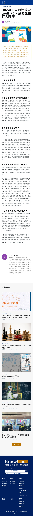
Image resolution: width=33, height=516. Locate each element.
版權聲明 (21, 504)
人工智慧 (4, 481)
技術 (12, 478)
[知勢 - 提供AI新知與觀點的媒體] (16, 463)
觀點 (10, 6)
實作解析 (13, 481)
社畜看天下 (22, 493)
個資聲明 (21, 501)
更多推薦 (16, 444)
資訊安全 (4, 486)
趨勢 (3, 478)
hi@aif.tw (13, 468)
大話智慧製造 (23, 490)
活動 (12, 499)
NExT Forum (23, 495)
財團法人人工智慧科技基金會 (14, 473)
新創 (3, 6)
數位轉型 (4, 483)
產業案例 (6, 6)
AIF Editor (7, 21)
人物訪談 (21, 481)
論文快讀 (13, 483)
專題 (3, 499)
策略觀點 (21, 488)
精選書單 (6, 313)
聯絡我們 (21, 506)
